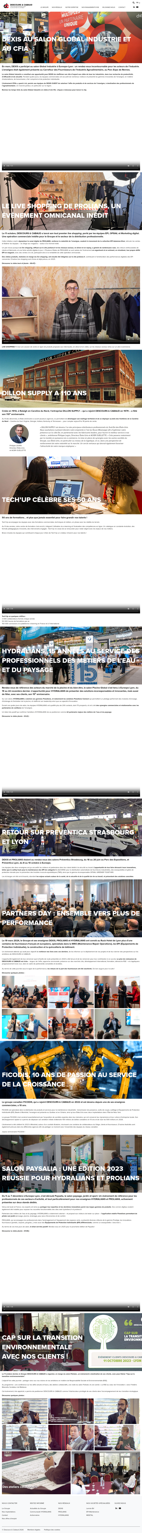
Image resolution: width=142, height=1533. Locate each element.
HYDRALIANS (63, 1515)
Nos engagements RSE (90, 7)
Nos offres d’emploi (9, 1518)
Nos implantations (8, 1512)
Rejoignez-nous (108, 7)
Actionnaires (34, 1515)
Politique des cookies (52, 1530)
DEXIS (60, 1508)
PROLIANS (62, 1512)
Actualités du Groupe (38, 1508)
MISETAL (89, 1515)
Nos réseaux (57, 7)
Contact (121, 7)
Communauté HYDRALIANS (40, 1512)
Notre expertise (71, 7)
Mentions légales (33, 1530)
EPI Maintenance (92, 1512)
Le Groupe (44, 7)
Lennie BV (90, 1508)
